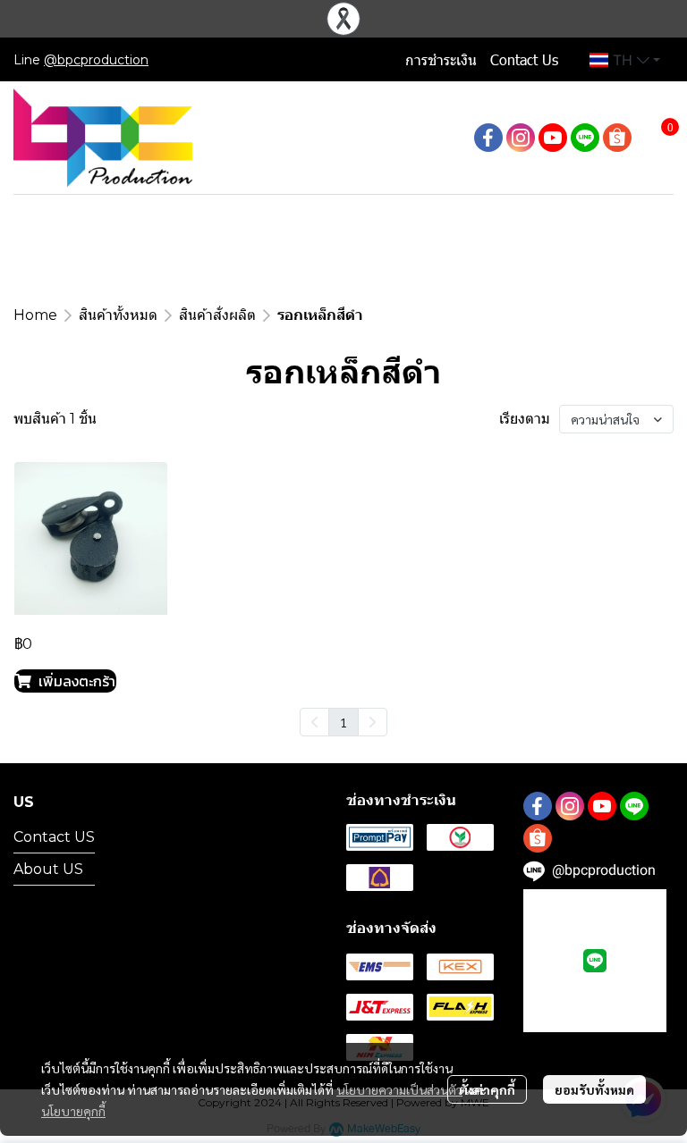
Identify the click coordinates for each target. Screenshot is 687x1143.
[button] (624, 60)
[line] (585, 137)
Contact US (54, 836)
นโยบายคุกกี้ (73, 1111)
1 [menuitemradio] (343, 722)
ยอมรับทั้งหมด (594, 1089)
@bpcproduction (96, 60)
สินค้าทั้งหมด (118, 315)
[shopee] (617, 137)
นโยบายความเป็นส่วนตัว (399, 1089)
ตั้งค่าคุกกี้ (487, 1089)
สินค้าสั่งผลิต (217, 315)
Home (35, 315)
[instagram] (520, 137)
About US (48, 869)
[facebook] (488, 137)
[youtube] (553, 137)
